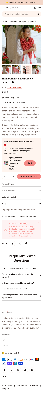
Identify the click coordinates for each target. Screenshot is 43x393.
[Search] (38, 14)
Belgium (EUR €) (12, 353)
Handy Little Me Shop (19, 385)
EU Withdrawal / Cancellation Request (19, 216)
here (33, 209)
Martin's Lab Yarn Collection (23, 22)
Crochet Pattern (14, 87)
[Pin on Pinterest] (26, 243)
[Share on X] (19, 243)
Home (4, 22)
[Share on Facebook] (12, 243)
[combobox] (21, 14)
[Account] (35, 8)
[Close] (38, 223)
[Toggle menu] (3, 8)
